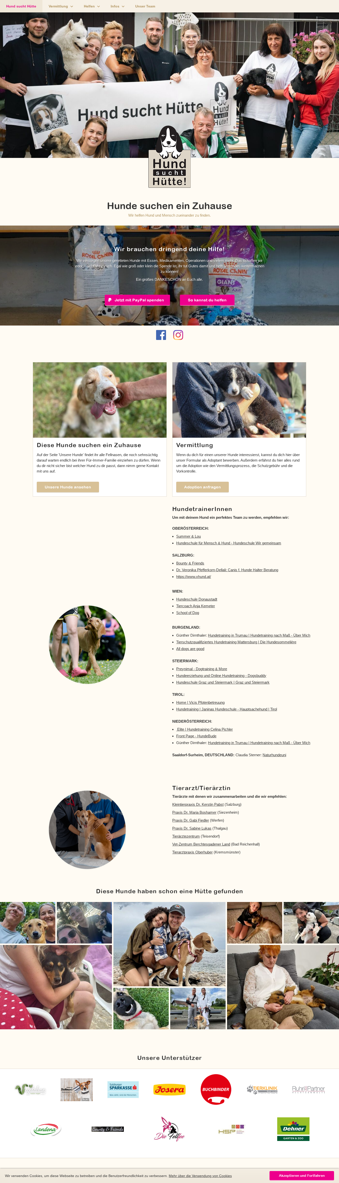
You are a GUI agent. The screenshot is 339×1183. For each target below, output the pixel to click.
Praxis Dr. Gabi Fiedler (190, 820)
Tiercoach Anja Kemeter (195, 606)
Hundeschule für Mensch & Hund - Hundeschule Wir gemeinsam (228, 543)
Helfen (89, 6)
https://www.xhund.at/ (193, 576)
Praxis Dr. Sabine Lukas (191, 828)
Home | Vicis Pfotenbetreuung (200, 702)
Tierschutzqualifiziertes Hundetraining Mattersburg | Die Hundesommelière (236, 642)
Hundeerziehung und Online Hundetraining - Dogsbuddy (221, 675)
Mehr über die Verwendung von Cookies (200, 1176)
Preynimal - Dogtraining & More (201, 669)
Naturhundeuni (274, 755)
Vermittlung (58, 6)
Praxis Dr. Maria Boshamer (194, 812)
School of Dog (187, 613)
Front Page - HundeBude (196, 736)
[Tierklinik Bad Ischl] (262, 1090)
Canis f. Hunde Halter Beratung (253, 570)
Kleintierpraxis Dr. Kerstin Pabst (198, 804)
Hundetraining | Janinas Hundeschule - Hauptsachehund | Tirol (226, 709)
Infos (115, 6)
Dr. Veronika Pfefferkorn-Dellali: (202, 570)
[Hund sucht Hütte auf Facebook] (161, 335)
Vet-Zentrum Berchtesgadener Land (201, 844)
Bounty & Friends (190, 563)
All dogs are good (190, 649)
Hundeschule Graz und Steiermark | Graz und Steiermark (223, 682)
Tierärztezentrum (186, 836)
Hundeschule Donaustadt (196, 599)
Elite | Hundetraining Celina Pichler (204, 729)
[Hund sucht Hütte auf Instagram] (178, 335)
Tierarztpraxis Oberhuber (192, 852)
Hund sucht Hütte (21, 6)
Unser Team (145, 6)
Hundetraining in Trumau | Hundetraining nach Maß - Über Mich (259, 635)
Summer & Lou (188, 536)
